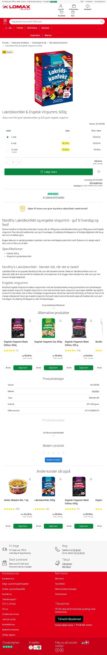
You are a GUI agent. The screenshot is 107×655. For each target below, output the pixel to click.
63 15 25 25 (79, 553)
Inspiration (35, 35)
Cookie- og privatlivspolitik (13, 589)
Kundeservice (100, 2)
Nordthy (95, 391)
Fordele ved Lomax (10, 614)
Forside (5, 43)
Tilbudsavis (67, 564)
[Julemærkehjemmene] (31, 647)
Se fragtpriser (96, 183)
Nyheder (45, 28)
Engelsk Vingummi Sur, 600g (48, 341)
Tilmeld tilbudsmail (69, 619)
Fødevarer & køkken (20, 43)
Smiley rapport (8, 635)
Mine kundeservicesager (66, 589)
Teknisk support (9, 599)
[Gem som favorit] (30, 320)
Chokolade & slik (39, 43)
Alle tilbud (66, 567)
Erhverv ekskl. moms (64, 625)
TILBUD (19, 28)
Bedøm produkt (53, 460)
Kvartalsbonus (8, 624)
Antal (8, 368)
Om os (5, 609)
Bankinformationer (10, 630)
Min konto (59, 579)
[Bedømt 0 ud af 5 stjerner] (39, 350)
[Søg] (102, 21)
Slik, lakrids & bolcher (58, 43)
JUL (10, 28)
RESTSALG (32, 28)
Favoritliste (60, 584)
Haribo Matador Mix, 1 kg (16, 500)
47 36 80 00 (75, 550)
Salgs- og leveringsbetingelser (15, 584)
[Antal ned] (7, 162)
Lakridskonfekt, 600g (44, 500)
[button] (7, 52)
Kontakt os (7, 594)
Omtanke (89, 2)
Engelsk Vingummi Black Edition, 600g (16, 343)
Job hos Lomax (9, 619)
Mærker (48, 35)
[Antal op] (19, 162)
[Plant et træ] (37, 647)
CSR (81, 2)
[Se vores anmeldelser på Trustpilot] (7, 646)
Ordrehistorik (61, 594)
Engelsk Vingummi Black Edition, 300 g (77, 343)
